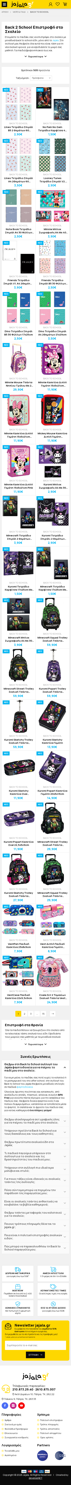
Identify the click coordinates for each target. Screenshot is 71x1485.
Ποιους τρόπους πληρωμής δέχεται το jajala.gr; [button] (30, 1225)
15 (43, 1013)
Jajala (56, 40)
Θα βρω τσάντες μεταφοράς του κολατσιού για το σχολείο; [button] (33, 1214)
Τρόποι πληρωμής (49, 1424)
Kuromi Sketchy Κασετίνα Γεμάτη (52, 741)
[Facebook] (5, 1405)
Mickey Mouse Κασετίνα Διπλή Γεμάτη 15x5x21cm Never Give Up (52, 435)
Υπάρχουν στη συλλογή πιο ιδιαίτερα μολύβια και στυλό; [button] (29, 1169)
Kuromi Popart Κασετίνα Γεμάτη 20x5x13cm (52, 792)
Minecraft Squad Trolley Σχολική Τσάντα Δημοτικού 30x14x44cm (52, 639)
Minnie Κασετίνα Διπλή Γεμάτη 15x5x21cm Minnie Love (52, 384)
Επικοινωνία (11, 1433)
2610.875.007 (45, 1389)
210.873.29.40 (22, 1389)
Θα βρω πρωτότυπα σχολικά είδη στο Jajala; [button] (29, 1143)
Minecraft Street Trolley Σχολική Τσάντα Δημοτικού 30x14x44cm (19, 690)
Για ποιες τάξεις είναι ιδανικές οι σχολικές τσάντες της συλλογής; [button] (32, 1180)
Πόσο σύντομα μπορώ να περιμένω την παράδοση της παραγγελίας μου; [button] (30, 1191)
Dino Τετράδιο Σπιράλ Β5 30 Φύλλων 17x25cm (18, 333)
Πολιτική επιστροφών (51, 1420)
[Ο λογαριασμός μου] (50, 4)
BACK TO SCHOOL (18, 123)
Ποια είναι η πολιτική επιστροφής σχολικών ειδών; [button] (33, 1236)
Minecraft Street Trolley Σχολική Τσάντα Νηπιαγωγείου (52, 843)
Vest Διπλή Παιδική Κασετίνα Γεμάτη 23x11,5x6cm (52, 945)
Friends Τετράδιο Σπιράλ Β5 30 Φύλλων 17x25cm (52, 282)
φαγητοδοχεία (25, 1086)
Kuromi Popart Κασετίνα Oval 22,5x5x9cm (19, 843)
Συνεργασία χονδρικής (17, 1437)
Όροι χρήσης (46, 1437)
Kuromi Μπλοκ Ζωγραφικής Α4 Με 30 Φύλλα (52, 486)
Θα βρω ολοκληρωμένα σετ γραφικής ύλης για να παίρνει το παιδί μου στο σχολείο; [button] (31, 1121)
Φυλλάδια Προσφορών (16, 1428)
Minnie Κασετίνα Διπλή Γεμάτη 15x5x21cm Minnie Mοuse (18, 435)
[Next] (53, 1014)
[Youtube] (21, 1405)
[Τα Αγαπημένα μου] (58, 4)
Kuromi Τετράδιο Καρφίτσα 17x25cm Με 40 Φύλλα (18, 588)
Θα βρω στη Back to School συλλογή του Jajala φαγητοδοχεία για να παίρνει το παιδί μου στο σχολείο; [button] (31, 1067)
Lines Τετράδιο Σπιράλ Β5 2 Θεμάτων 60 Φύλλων (18, 128)
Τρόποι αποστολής (50, 1428)
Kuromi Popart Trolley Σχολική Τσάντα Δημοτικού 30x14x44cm (52, 690)
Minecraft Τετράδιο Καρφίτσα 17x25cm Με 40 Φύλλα (52, 588)
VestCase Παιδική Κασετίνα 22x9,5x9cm (18, 996)
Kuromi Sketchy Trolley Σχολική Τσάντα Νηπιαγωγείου (18, 894)
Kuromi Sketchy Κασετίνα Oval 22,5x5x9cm (18, 792)
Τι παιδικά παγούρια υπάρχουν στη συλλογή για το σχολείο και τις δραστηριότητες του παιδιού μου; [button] (27, 1156)
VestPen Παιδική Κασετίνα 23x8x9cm (18, 945)
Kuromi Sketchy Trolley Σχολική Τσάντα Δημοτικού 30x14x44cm (19, 741)
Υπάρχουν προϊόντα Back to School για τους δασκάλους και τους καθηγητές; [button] (30, 1132)
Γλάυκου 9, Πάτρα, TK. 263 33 (20, 1399)
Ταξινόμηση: (22, 78)
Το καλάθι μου (12, 1450)
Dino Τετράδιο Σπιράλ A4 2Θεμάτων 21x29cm (52, 333)
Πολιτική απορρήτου (50, 1433)
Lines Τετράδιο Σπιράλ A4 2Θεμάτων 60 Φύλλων (18, 180)
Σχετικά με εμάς (13, 1424)
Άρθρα (8, 1420)
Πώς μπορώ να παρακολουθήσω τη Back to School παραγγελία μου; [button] (32, 1248)
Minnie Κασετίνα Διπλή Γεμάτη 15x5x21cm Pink (18, 486)
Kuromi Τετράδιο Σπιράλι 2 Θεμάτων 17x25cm (52, 537)
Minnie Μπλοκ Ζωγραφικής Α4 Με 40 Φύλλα (52, 231)
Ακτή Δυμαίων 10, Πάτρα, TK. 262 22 (34, 1394)
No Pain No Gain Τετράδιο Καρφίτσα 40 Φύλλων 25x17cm (52, 128)
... (37, 1013)
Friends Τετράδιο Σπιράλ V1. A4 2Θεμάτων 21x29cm (18, 282)
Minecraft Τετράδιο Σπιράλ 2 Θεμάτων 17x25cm (18, 537)
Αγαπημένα (10, 1455)
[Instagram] (13, 1405)
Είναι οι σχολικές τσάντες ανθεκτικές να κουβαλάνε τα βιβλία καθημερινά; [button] (30, 1203)
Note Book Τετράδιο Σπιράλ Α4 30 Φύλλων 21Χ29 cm (18, 231)
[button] (65, 4)
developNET (35, 1478)
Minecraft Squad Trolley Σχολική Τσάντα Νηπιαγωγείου (52, 894)
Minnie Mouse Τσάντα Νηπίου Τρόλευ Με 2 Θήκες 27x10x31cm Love (18, 384)
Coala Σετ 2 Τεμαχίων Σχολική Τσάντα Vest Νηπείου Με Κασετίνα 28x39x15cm (52, 996)
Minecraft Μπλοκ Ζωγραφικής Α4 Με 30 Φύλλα (18, 639)
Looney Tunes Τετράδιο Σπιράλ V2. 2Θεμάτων (52, 180)
